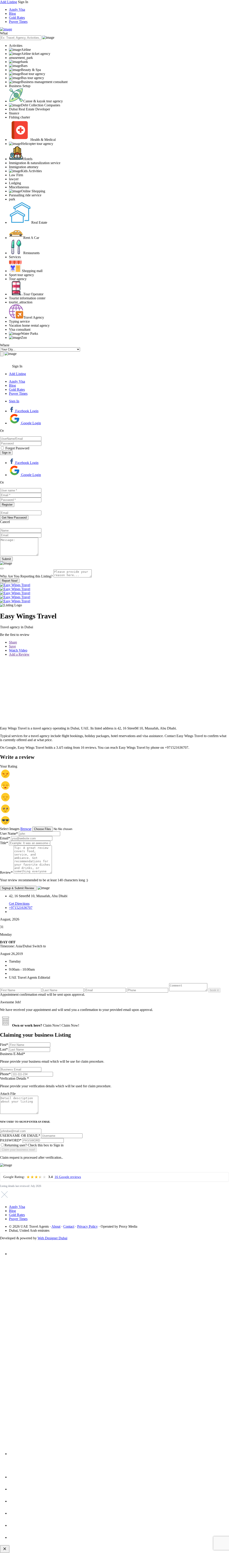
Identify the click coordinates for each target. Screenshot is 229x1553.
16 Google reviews (68, 1177)
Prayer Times (18, 22)
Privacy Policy (87, 1226)
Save (12, 646)
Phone (5, 1074)
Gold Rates (17, 17)
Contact (68, 1226)
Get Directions (19, 903)
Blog (12, 13)
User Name (9, 833)
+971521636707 (20, 907)
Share (13, 642)
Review (6, 872)
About (55, 1226)
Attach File (8, 1094)
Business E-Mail (52, 1057)
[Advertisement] (114, 691)
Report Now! (10, 580)
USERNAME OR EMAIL (20, 1135)
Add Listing (8, 2)
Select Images (9, 829)
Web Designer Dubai (52, 1238)
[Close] (2, 568)
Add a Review (19, 654)
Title (4, 843)
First (4, 1045)
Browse (25, 829)
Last (4, 1049)
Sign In (14, 401)
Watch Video (18, 650)
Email (5, 838)
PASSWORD (10, 1140)
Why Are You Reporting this (26, 576)
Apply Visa (17, 9)
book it (214, 990)
